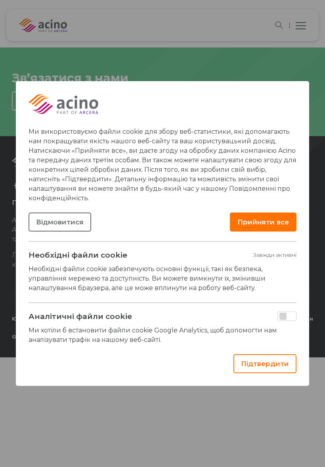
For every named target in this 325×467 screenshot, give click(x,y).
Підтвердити (265, 364)
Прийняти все (263, 222)
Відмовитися (60, 222)
